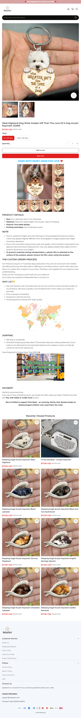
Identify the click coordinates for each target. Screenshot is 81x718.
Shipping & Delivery (9, 646)
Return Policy (7, 671)
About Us (5, 643)
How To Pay (6, 650)
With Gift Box (22, 138)
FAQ (3, 679)
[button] (77, 9)
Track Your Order (8, 654)
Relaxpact (43, 712)
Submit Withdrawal (9, 658)
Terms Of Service (8, 675)
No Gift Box (8, 138)
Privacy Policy (7, 667)
